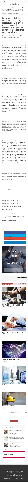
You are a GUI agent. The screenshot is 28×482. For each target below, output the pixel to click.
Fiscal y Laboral (19, 471)
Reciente (6, 427)
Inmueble (5, 473)
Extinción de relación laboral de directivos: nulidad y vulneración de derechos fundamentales (16, 446)
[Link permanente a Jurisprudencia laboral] (14, 398)
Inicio (3, 8)
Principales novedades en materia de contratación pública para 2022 (15, 432)
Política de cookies (8, 478)
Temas (11, 427)
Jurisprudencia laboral (8, 406)
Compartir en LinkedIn (9, 243)
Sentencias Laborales (11, 8)
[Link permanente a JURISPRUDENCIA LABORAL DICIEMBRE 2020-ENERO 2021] (14, 295)
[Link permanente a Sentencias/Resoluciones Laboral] (14, 349)
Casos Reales (11, 471)
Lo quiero (6, 228)
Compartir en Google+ (9, 239)
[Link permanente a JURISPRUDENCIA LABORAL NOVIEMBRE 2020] (14, 322)
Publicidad (16, 478)
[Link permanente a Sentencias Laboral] (14, 375)
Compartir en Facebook (9, 233)
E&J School (11, 473)
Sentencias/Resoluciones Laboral (11, 359)
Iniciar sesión (14, 421)
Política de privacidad (18, 477)
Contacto (22, 478)
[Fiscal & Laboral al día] (14, 4)
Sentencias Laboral (7, 385)
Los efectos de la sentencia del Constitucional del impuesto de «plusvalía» (16, 438)
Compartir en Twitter (8, 236)
